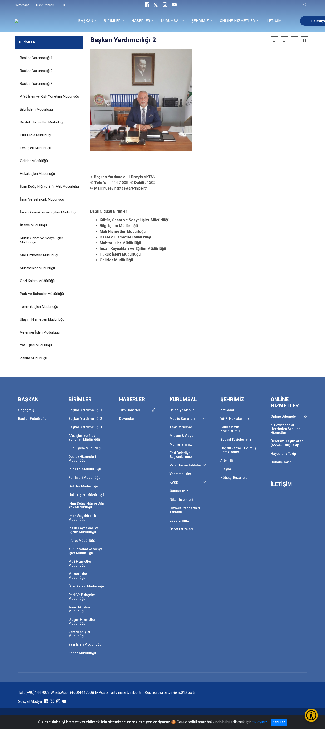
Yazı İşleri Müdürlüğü (36, 345)
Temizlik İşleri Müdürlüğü (39, 306)
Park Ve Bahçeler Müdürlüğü (42, 294)
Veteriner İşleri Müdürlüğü (40, 332)
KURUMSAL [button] (171, 21)
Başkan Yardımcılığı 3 (36, 83)
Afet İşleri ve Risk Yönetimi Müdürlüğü (49, 96)
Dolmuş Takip (281, 462)
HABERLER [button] (141, 21)
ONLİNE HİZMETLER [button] (237, 21)
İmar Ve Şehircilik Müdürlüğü (42, 199)
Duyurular (126, 418)
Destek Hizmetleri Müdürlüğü (42, 122)
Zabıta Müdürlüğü (33, 358)
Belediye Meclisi (182, 410)
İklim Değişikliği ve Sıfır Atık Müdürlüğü (49, 186)
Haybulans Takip (283, 454)
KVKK (174, 482)
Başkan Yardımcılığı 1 (36, 58)
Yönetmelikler (180, 474)
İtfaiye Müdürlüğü (33, 225)
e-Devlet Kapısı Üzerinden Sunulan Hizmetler (285, 429)
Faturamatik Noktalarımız (230, 429)
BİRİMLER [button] (112, 21)
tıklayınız (259, 722)
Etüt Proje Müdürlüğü (36, 135)
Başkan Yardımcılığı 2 (36, 71)
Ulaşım (225, 469)
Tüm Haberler (129, 410)
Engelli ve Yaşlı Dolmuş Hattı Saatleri (238, 450)
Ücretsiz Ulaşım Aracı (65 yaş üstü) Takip (287, 443)
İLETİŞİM (273, 21)
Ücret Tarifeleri (181, 529)
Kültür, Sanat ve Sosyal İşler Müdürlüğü (41, 240)
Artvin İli (226, 460)
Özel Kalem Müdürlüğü (37, 281)
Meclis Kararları (182, 418)
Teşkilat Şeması (182, 427)
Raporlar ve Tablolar (185, 465)
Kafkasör (227, 410)
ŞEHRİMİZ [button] (200, 21)
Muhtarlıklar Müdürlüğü (37, 268)
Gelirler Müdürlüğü (34, 161)
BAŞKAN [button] (85, 21)
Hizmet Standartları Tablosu (185, 510)
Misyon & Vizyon (182, 436)
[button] (294, 40)
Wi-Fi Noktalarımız (234, 418)
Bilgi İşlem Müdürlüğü (36, 109)
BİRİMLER (27, 42)
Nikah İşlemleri (181, 499)
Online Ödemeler (284, 416)
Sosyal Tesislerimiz (235, 439)
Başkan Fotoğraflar (33, 418)
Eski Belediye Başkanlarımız (181, 455)
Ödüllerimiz (179, 491)
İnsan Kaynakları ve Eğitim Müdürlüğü (48, 212)
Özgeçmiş (26, 410)
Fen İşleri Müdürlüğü (35, 148)
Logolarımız (179, 520)
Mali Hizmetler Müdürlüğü (39, 255)
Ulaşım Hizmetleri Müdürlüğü (42, 319)
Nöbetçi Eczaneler (234, 478)
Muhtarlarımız (181, 444)
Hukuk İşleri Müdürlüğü (37, 174)
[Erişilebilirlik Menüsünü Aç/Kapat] (311, 715)
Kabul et (279, 722)
